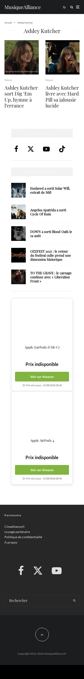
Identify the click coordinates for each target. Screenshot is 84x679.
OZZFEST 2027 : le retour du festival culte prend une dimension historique (50, 255)
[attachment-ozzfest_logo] (18, 255)
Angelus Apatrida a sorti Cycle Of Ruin (48, 212)
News (8, 80)
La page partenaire (17, 532)
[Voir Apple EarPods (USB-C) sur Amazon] (42, 322)
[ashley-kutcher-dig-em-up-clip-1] (21, 57)
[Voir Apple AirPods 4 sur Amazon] (42, 415)
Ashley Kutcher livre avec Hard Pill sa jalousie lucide (62, 97)
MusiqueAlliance (22, 7)
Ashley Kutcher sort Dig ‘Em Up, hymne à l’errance (21, 97)
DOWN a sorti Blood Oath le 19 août (51, 234)
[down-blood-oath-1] (18, 233)
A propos (10, 542)
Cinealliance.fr (14, 526)
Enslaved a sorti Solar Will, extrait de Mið (50, 190)
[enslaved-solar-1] (18, 190)
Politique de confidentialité (23, 537)
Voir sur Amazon (42, 377)
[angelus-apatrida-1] (18, 212)
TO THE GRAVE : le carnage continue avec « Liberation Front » (51, 277)
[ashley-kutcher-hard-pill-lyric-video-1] (62, 57)
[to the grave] (18, 277)
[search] (74, 600)
